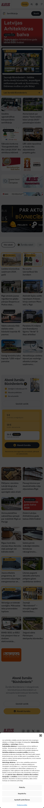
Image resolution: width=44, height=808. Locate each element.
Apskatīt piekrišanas (22, 800)
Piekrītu (22, 787)
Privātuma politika (22, 805)
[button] (40, 735)
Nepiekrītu (22, 793)
